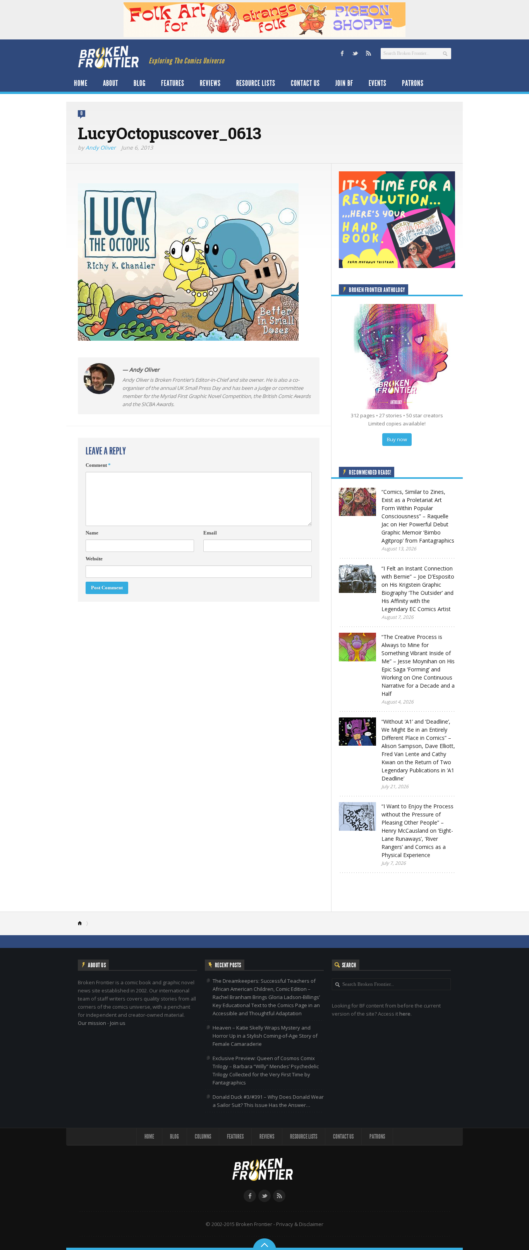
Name (92, 533)
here (404, 1013)
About (110, 83)
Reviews (210, 83)
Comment (98, 465)
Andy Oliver (101, 147)
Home (81, 83)
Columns (203, 1136)
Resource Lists (255, 83)
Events (377, 83)
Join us (117, 1022)
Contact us (305, 83)
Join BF (344, 83)
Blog (140, 83)
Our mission (92, 1022)
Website (94, 559)
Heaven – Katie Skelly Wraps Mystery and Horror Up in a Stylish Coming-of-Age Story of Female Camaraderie (265, 1035)
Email (210, 533)
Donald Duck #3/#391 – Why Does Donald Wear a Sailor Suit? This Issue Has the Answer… (268, 1100)
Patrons (413, 83)
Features (172, 83)
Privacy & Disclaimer (299, 1224)
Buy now (397, 439)
